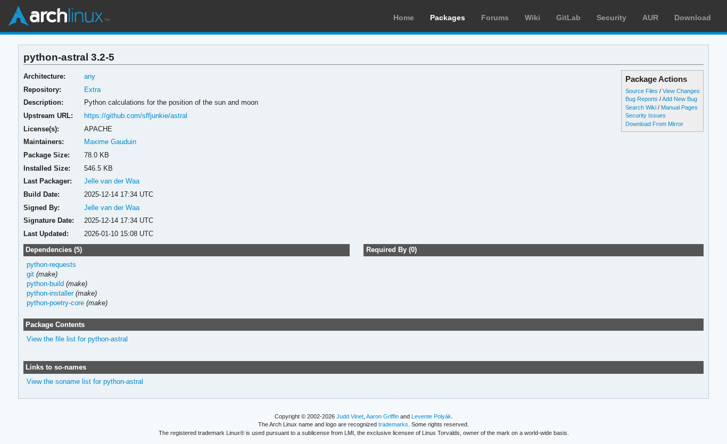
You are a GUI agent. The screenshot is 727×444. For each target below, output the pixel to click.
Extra (92, 90)
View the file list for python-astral (77, 339)
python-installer (50, 293)
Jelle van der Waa (111, 181)
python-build (45, 284)
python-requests (51, 265)
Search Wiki (640, 107)
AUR (650, 17)
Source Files (641, 91)
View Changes (681, 91)
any (89, 76)
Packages (447, 17)
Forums (495, 17)
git (30, 274)
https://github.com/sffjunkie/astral (135, 116)
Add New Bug (679, 99)
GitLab (568, 17)
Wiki (532, 17)
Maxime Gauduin (110, 142)
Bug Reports (641, 99)
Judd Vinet (349, 416)
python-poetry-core (55, 303)
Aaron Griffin (382, 416)
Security (611, 17)
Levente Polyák (431, 416)
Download (692, 17)
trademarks (393, 424)
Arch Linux (58, 16)
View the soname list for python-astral (85, 382)
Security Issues (645, 115)
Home (403, 17)
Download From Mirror (654, 124)
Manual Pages (679, 107)
